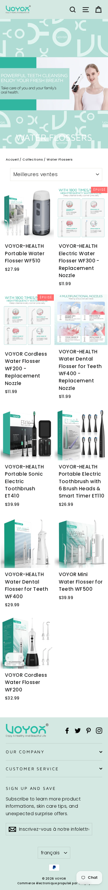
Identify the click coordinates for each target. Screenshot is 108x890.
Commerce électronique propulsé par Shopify (54, 883)
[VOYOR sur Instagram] (99, 730)
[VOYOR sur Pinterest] (88, 730)
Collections (32, 159)
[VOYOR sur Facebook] (67, 730)
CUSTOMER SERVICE (32, 768)
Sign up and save (31, 788)
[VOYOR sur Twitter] (78, 730)
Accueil (12, 159)
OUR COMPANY (25, 751)
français (50, 852)
